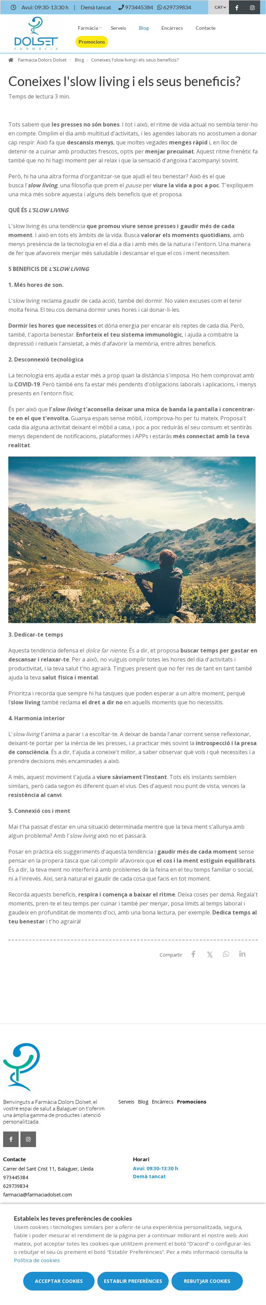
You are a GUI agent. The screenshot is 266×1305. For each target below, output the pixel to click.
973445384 (15, 1177)
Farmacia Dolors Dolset (42, 60)
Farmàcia (88, 28)
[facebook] (237, 8)
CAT (219, 7)
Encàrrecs (172, 28)
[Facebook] (193, 954)
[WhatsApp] (226, 954)
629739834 (15, 1186)
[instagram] (252, 8)
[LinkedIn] (242, 954)
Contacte (205, 28)
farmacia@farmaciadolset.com (37, 1194)
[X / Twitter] (210, 954)
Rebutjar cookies (207, 1281)
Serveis (118, 28)
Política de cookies (37, 1260)
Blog (144, 28)
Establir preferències (133, 1281)
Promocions (92, 42)
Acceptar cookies (59, 1281)
